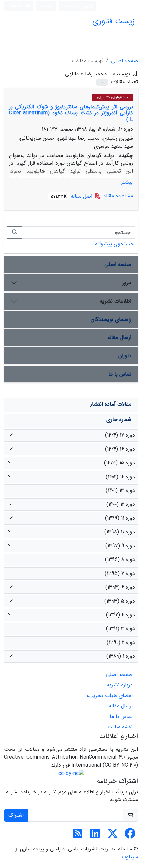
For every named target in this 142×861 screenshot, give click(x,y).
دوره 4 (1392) (120, 615)
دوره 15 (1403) (119, 463)
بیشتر (127, 182)
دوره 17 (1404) (120, 435)
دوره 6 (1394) (120, 587)
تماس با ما (119, 374)
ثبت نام (47, 6)
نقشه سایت (120, 727)
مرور (127, 283)
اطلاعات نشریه (115, 301)
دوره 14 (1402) (120, 477)
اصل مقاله (72, 196)
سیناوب (130, 857)
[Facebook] (130, 836)
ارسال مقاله (119, 337)
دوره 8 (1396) (120, 559)
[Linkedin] (95, 836)
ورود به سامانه (76, 6)
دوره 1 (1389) (120, 656)
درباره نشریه (120, 685)
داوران (124, 356)
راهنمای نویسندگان (111, 319)
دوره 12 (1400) (120, 504)
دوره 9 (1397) (120, 546)
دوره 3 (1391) (120, 629)
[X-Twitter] (113, 836)
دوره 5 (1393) (119, 601)
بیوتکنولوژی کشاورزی (112, 97)
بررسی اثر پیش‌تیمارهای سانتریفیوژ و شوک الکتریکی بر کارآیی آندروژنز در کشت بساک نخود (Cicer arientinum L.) (71, 113)
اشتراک (16, 815)
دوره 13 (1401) (120, 490)
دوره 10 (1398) (119, 532)
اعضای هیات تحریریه (109, 695)
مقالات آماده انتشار (110, 404)
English (16, 6)
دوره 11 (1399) (120, 518)
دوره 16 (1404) (120, 449)
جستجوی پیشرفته (114, 244)
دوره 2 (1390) (121, 642)
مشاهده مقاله (118, 196)
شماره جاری (118, 419)
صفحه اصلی (124, 61)
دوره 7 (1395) (120, 573)
